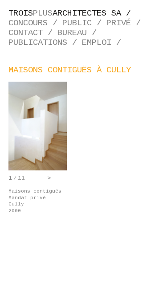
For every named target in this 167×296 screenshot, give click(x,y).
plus (72, 13)
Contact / (32, 33)
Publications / (45, 42)
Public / (84, 23)
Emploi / (104, 42)
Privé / (126, 23)
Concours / (35, 23)
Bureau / (79, 33)
